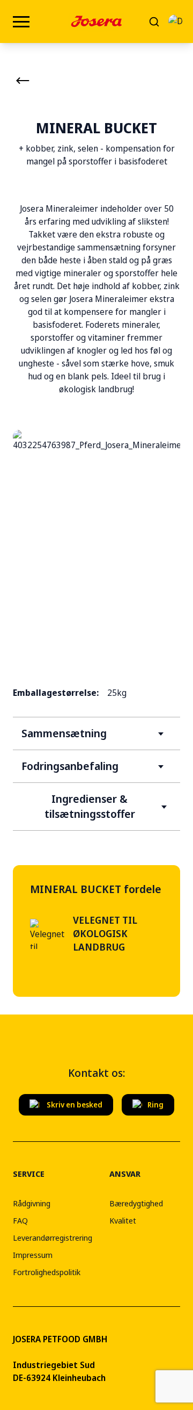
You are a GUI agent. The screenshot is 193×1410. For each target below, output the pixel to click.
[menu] (21, 21)
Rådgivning (31, 1203)
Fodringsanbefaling (69, 766)
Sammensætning (64, 733)
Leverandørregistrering (52, 1237)
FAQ (20, 1220)
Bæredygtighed (136, 1203)
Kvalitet (122, 1220)
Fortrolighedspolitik (46, 1272)
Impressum (33, 1254)
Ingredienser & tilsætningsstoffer (89, 806)
